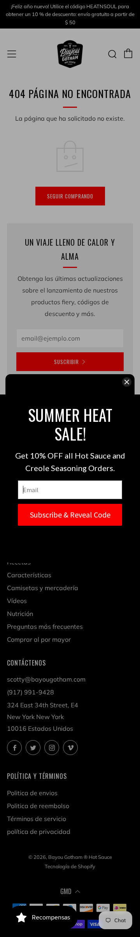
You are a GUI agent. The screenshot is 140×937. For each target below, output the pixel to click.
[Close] (126, 382)
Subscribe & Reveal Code (70, 514)
